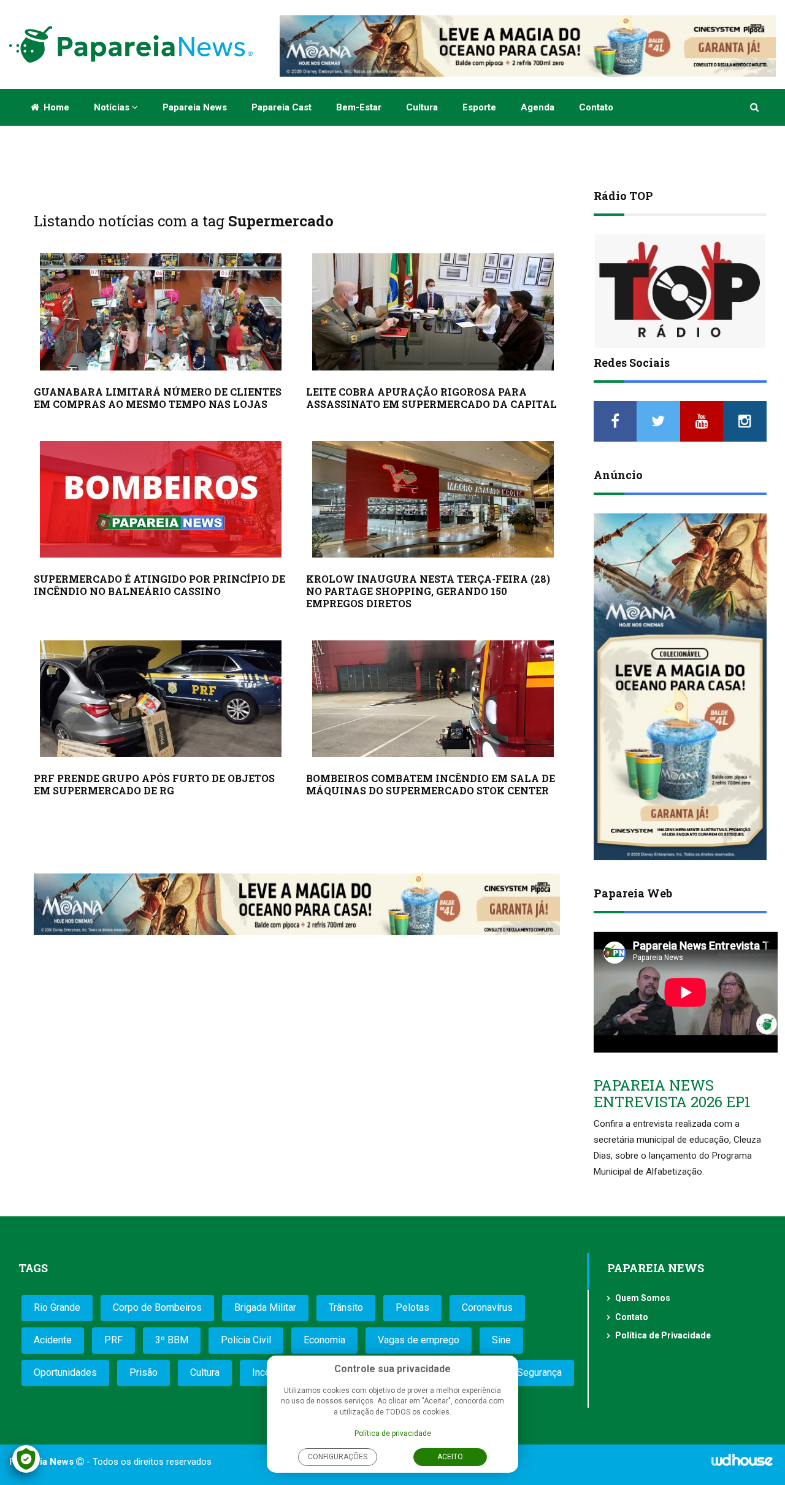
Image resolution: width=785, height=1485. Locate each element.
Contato (596, 107)
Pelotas (412, 1307)
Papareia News (195, 107)
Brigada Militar (265, 1307)
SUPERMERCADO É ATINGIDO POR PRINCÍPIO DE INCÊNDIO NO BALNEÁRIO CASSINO (159, 584)
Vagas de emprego (418, 1340)
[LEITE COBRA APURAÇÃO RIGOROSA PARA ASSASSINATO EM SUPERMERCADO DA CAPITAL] (433, 311)
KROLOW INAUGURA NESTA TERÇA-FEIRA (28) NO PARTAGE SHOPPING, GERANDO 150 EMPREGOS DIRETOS (428, 591)
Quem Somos (642, 1298)
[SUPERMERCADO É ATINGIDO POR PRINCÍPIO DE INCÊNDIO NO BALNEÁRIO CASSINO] (161, 499)
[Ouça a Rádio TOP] (680, 291)
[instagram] (745, 421)
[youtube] (702, 421)
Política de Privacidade (663, 1335)
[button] (755, 107)
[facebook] (615, 421)
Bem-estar (358, 107)
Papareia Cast (281, 107)
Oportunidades (65, 1372)
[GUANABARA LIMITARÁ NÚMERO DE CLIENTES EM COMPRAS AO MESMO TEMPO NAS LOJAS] (161, 311)
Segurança (539, 1372)
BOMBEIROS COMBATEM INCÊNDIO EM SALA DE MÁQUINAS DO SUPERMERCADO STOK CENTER (430, 784)
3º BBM (171, 1340)
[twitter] (658, 421)
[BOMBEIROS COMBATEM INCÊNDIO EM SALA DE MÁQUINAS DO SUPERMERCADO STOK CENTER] (433, 698)
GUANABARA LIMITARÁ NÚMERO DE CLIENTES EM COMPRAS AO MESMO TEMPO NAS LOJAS (157, 397)
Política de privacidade (392, 1433)
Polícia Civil (246, 1340)
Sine (501, 1340)
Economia (324, 1340)
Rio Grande (57, 1307)
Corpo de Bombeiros (157, 1307)
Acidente (53, 1340)
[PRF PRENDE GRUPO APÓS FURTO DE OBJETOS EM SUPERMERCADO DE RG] (161, 698)
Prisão (143, 1372)
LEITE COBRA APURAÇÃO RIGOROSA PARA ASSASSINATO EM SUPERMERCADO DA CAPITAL (431, 397)
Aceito (450, 1456)
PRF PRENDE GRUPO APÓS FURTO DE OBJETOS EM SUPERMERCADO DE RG (154, 784)
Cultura (422, 107)
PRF (113, 1340)
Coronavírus (487, 1307)
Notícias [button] (113, 107)
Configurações (337, 1456)
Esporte (479, 107)
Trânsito (346, 1307)
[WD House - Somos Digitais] (742, 1464)
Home (55, 107)
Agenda (537, 107)
